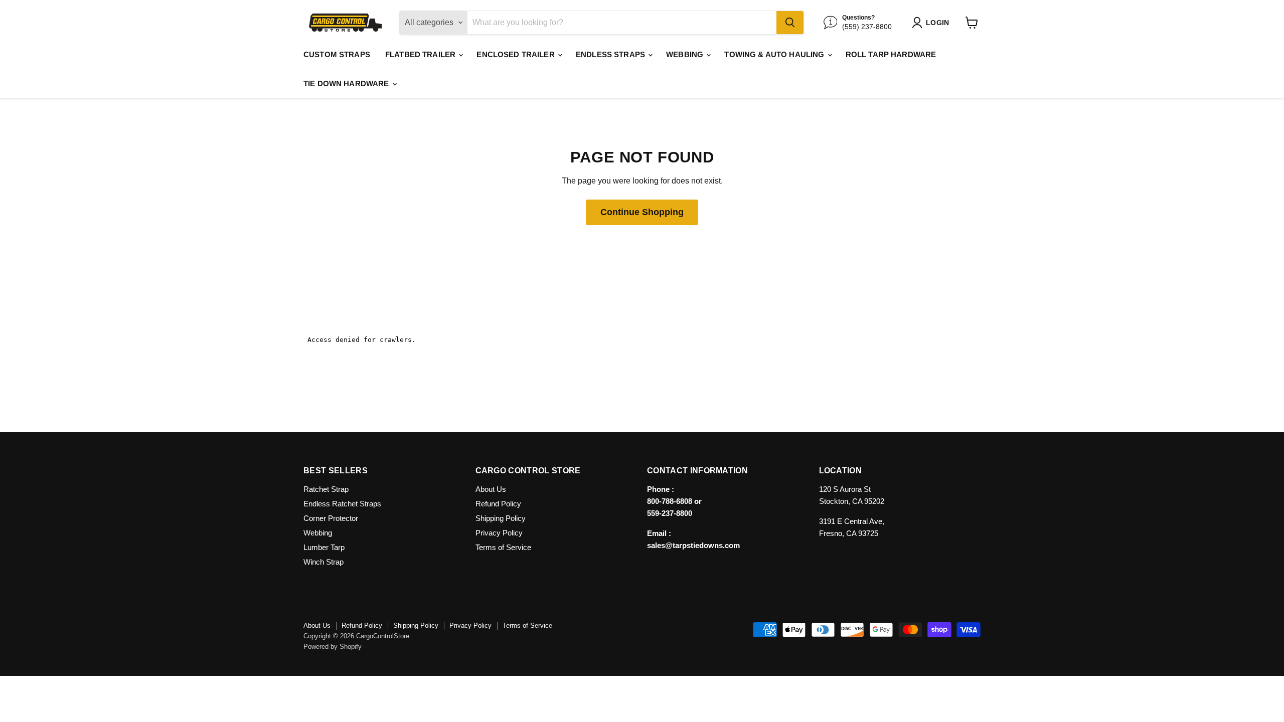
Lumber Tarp (324, 547)
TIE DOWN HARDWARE (347, 83)
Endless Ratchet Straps (342, 503)
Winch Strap (323, 562)
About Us (490, 489)
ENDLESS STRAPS (611, 54)
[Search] (790, 22)
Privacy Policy (499, 532)
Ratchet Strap (326, 489)
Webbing (317, 532)
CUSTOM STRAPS (336, 54)
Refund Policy (498, 503)
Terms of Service (503, 547)
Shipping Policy (500, 518)
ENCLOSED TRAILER (516, 54)
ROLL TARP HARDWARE (891, 54)
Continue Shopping (642, 212)
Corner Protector (330, 518)
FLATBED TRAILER (421, 54)
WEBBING (685, 54)
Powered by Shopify (332, 646)
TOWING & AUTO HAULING (775, 54)
